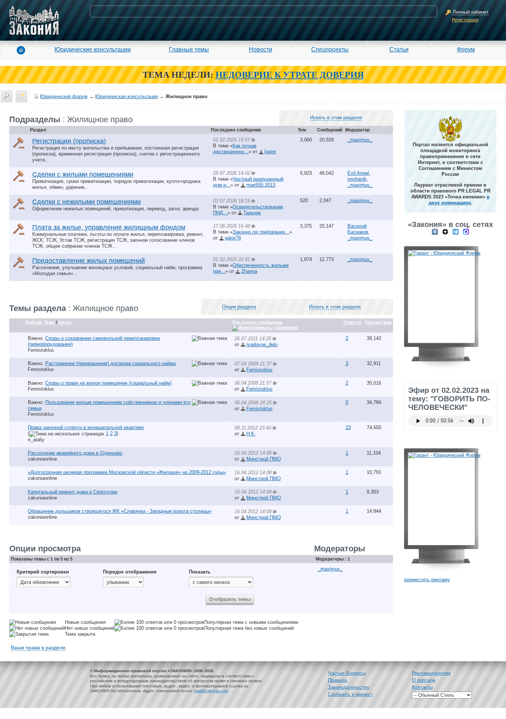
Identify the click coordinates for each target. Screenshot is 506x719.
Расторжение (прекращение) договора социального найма (110, 363)
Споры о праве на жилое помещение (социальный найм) (108, 383)
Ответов (352, 322)
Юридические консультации (92, 49)
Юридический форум (63, 96)
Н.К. (251, 434)
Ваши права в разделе (38, 648)
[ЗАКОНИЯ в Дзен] (445, 231)
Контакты (422, 687)
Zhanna (249, 271)
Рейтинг (34, 322)
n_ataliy (36, 439)
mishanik (357, 179)
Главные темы (189, 49)
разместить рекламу (427, 579)
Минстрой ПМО (263, 459)
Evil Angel (358, 173)
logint (270, 151)
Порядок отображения (130, 572)
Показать (199, 572)
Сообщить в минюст (350, 694)
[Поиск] (7, 96)
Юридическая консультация (126, 96)
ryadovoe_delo (261, 344)
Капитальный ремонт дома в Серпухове (72, 492)
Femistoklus (41, 350)
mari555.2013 (260, 185)
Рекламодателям (431, 673)
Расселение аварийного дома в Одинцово (75, 453)
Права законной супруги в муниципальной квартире (86, 427)
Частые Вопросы (347, 673)
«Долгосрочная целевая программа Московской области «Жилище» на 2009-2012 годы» (127, 472)
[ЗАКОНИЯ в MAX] (466, 231)
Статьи (399, 49)
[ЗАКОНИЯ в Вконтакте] (435, 231)
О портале (423, 680)
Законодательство (348, 687)
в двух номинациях (459, 199)
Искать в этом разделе (336, 117)
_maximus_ (359, 140)
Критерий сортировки (43, 572)
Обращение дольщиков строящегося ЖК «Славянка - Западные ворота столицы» (120, 511)
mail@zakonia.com (211, 691)
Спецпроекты (330, 49)
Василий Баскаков (357, 229)
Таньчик (252, 212)
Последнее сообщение (257, 322)
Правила (337, 680)
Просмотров (378, 322)
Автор (64, 322)
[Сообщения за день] (21, 96)
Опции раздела (239, 307)
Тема (49, 322)
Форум (466, 49)
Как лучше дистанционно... (234, 148)
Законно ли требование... (261, 232)
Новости (260, 49)
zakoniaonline (42, 459)
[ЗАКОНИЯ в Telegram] (456, 231)
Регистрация (465, 20)
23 (348, 427)
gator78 (233, 238)
